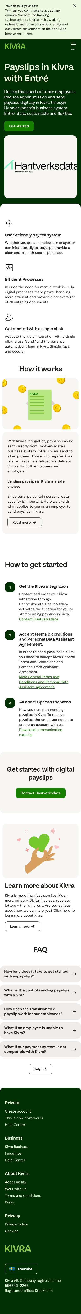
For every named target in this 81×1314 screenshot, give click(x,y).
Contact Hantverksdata (38, 619)
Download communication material (40, 732)
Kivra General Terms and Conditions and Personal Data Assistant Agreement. (43, 682)
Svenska (25, 1268)
